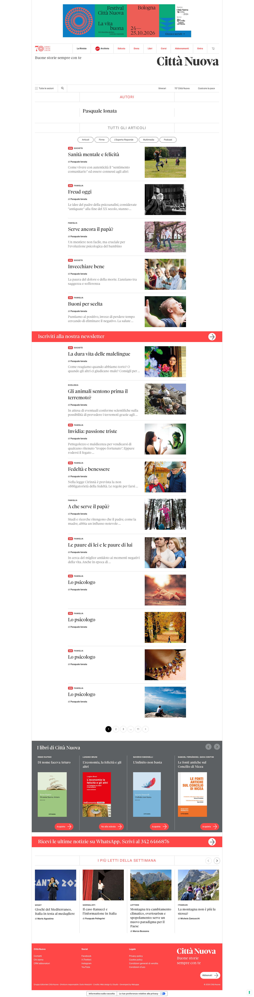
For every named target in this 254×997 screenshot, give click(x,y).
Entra (200, 48)
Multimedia (148, 139)
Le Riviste (82, 48)
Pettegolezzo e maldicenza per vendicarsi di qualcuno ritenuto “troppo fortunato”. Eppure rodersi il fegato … (101, 449)
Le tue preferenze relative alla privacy (138, 993)
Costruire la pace (206, 88)
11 (138, 729)
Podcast (168, 139)
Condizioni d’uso (137, 967)
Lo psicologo (81, 582)
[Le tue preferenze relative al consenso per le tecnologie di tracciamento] (249, 992)
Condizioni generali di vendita (143, 963)
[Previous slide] (208, 747)
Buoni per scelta (85, 304)
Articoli (85, 139)
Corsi (163, 48)
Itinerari (162, 88)
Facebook (86, 956)
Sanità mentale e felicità (93, 154)
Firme (102, 139)
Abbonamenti (182, 48)
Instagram (86, 963)
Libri (150, 48)
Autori (127, 97)
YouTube (85, 967)
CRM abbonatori (42, 963)
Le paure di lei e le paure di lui (100, 545)
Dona (136, 48)
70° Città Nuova (182, 88)
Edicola (121, 48)
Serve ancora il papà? (90, 229)
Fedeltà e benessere (89, 469)
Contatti (38, 956)
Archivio (105, 48)
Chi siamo (38, 959)
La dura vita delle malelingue (99, 354)
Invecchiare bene (86, 267)
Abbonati (207, 975)
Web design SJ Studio (109, 984)
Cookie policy (135, 959)
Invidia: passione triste (92, 431)
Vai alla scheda (108, 827)
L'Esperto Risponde (123, 139)
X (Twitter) (86, 959)
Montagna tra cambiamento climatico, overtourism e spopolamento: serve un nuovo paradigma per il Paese (150, 918)
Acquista (61, 827)
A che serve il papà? (88, 507)
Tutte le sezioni (46, 88)
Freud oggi (80, 192)
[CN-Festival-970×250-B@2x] (127, 20)
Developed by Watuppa (129, 984)
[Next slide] (217, 747)
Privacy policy (136, 956)
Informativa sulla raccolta (102, 993)
